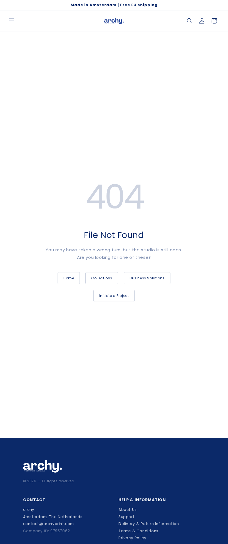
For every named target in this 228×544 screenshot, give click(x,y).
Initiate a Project (114, 295)
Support (126, 517)
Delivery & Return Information (148, 524)
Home (68, 278)
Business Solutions (147, 278)
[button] (12, 21)
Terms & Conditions (138, 531)
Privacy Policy (132, 538)
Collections (101, 278)
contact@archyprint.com (48, 524)
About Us (127, 510)
